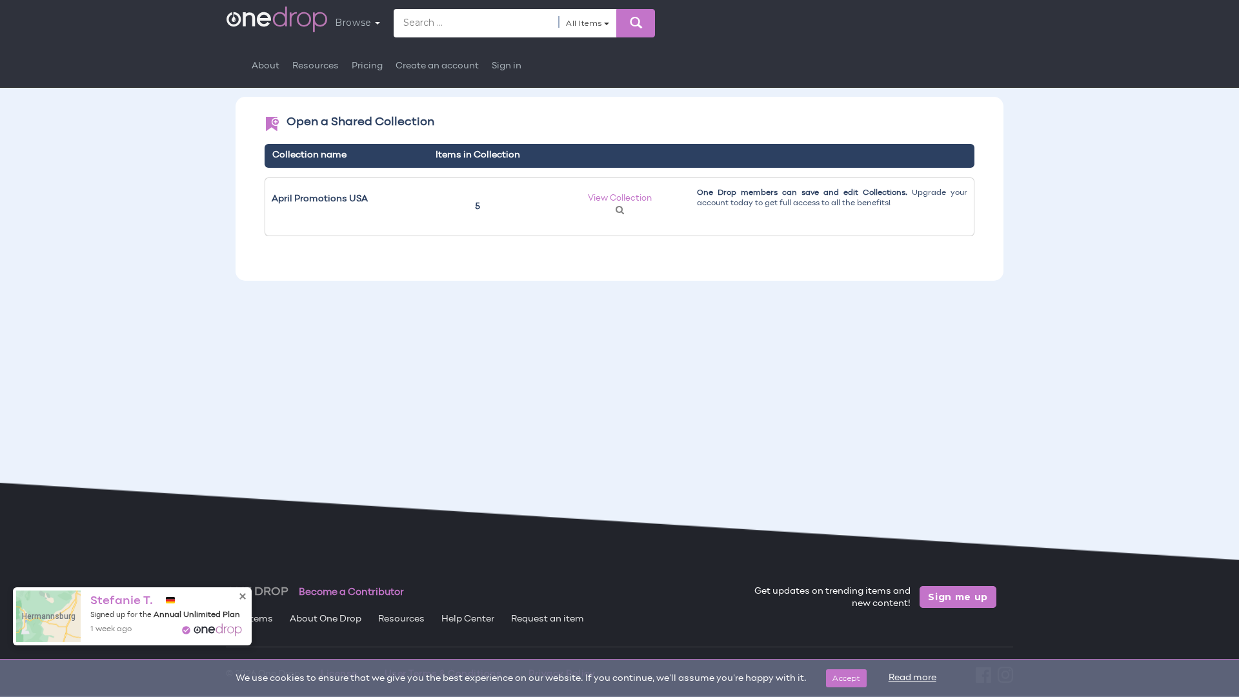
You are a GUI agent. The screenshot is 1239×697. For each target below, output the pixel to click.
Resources (315, 66)
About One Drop (325, 619)
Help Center (467, 619)
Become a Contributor (351, 592)
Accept (846, 678)
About (265, 66)
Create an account (437, 66)
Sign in (506, 66)
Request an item (547, 619)
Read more (912, 678)
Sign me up (958, 597)
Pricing (367, 66)
